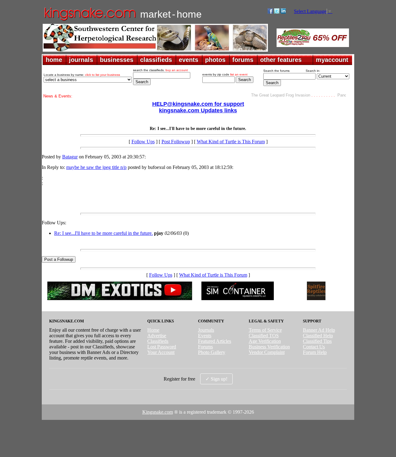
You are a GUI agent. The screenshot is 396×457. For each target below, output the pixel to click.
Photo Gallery (211, 352)
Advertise (156, 335)
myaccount (332, 59)
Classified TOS (264, 335)
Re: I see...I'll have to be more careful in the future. (103, 233)
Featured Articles (214, 341)
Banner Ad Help (319, 330)
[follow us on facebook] (270, 12)
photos (215, 59)
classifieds (156, 59)
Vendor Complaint (267, 352)
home (54, 59)
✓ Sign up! (216, 379)
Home (153, 330)
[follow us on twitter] (276, 12)
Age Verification (265, 341)
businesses (116, 59)
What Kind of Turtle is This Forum (231, 141)
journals (81, 59)
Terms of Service (265, 330)
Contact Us (314, 346)
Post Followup (175, 141)
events (188, 59)
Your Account (160, 352)
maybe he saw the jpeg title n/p (96, 167)
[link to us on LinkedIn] (283, 12)
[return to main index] (89, 20)
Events (204, 335)
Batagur (70, 156)
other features (281, 59)
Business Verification (269, 346)
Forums (205, 346)
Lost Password (161, 346)
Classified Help (318, 335)
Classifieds (157, 341)
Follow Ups (143, 141)
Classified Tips (317, 341)
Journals (206, 330)
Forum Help (315, 352)
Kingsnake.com (157, 412)
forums (242, 59)
